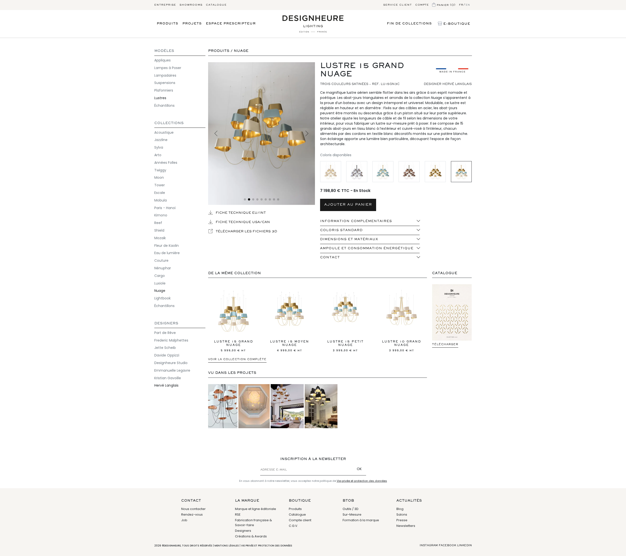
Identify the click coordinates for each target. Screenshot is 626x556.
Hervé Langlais (166, 385)
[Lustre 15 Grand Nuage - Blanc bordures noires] (357, 171)
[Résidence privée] (287, 406)
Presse (401, 520)
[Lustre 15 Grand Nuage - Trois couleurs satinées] (461, 171)
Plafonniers (163, 90)
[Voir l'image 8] (274, 199)
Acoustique (164, 132)
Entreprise (165, 4)
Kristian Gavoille (167, 378)
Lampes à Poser (167, 67)
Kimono (160, 215)
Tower (159, 185)
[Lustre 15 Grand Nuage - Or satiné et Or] (435, 171)
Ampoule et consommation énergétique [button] (367, 248)
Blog (399, 509)
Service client (397, 4)
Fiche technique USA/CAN (242, 222)
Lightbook (162, 298)
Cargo (159, 275)
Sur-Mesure (352, 514)
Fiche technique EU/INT (240, 213)
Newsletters (405, 525)
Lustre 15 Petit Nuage (345, 346)
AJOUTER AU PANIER (348, 204)
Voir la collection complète (237, 359)
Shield (159, 230)
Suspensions (164, 82)
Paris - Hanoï (165, 207)
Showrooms (190, 4)
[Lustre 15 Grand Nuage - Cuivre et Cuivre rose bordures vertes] (409, 171)
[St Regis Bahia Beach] (254, 406)
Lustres (160, 97)
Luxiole (160, 283)
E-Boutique (456, 24)
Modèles (164, 51)
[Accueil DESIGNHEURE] (313, 24)
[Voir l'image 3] (253, 199)
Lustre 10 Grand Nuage (401, 346)
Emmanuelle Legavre (172, 370)
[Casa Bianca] (222, 406)
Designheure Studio (171, 362)
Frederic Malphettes (171, 340)
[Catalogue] (452, 312)
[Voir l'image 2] (261, 133)
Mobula (160, 200)
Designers (166, 323)
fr (461, 4)
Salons (401, 514)
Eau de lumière (167, 252)
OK (359, 468)
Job (184, 520)
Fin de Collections (409, 23)
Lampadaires (165, 75)
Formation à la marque (361, 520)
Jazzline (161, 139)
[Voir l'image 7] (270, 199)
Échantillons (164, 105)
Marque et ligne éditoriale (255, 509)
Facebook (447, 545)
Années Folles (165, 162)
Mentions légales (226, 545)
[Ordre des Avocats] (321, 406)
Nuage (159, 290)
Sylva (158, 147)
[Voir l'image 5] (261, 199)
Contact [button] (330, 257)
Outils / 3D (350, 509)
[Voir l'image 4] (257, 199)
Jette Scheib (165, 347)
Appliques (162, 60)
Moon (159, 177)
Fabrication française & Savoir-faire (253, 522)
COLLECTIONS (169, 123)
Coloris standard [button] (341, 230)
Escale (159, 192)
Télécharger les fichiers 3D (246, 231)
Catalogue (216, 4)
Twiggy (160, 170)
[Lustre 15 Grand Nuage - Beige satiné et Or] (330, 171)
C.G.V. (293, 525)
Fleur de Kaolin (166, 245)
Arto (157, 155)
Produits (167, 23)
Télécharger (445, 344)
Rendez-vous (192, 514)
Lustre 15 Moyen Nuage (289, 346)
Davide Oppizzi (166, 355)
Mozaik (160, 238)
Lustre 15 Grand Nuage (233, 346)
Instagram (429, 545)
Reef (158, 222)
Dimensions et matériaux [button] (349, 239)
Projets (192, 23)
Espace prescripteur (231, 23)
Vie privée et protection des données (362, 481)
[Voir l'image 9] (278, 199)
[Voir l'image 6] (266, 199)
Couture (161, 260)
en (468, 4)
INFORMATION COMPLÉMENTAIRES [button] (356, 221)
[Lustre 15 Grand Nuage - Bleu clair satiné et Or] (383, 171)
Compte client (300, 520)
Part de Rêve (165, 332)
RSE (238, 514)
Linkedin (464, 545)
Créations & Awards (251, 536)
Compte (422, 4)
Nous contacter (193, 509)
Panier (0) (446, 4)
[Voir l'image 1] (245, 199)
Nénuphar (162, 268)
